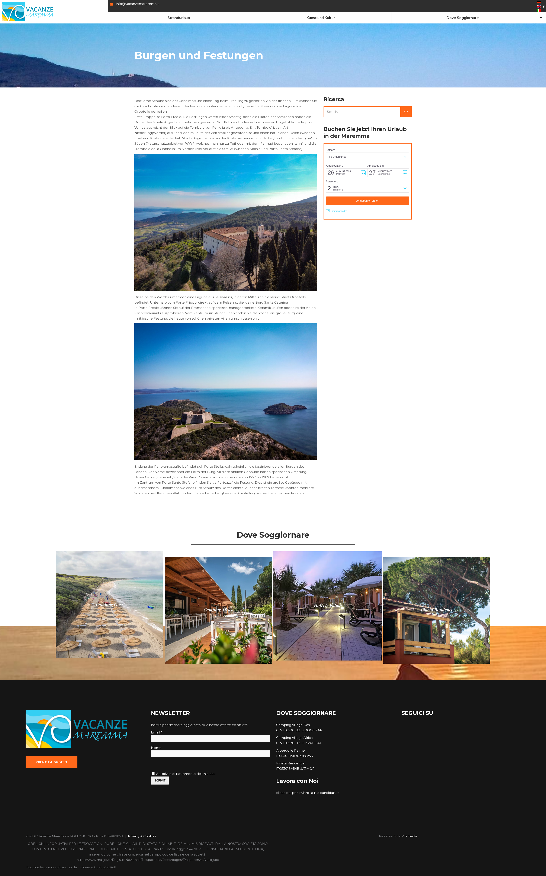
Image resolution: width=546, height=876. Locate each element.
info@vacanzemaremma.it (137, 4)
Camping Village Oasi (293, 725)
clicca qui (283, 793)
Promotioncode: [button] (339, 211)
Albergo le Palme (290, 750)
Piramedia (409, 836)
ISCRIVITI (160, 780)
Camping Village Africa (294, 738)
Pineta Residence (290, 763)
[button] (367, 157)
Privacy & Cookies (142, 836)
